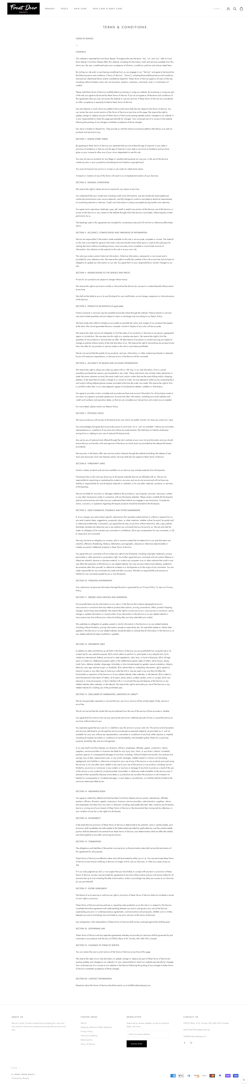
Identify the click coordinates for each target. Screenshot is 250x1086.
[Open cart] (241, 8)
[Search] (234, 8)
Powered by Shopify (20, 1078)
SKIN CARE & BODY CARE (107, 8)
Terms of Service (88, 1044)
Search (84, 1023)
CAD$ (217, 8)
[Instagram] (191, 1042)
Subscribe (137, 1044)
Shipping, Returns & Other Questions (96, 1027)
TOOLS (64, 8)
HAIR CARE (80, 8)
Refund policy (86, 1039)
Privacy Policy (87, 1031)
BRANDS (50, 8)
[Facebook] (184, 1042)
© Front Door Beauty (23, 1074)
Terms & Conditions (89, 1035)
